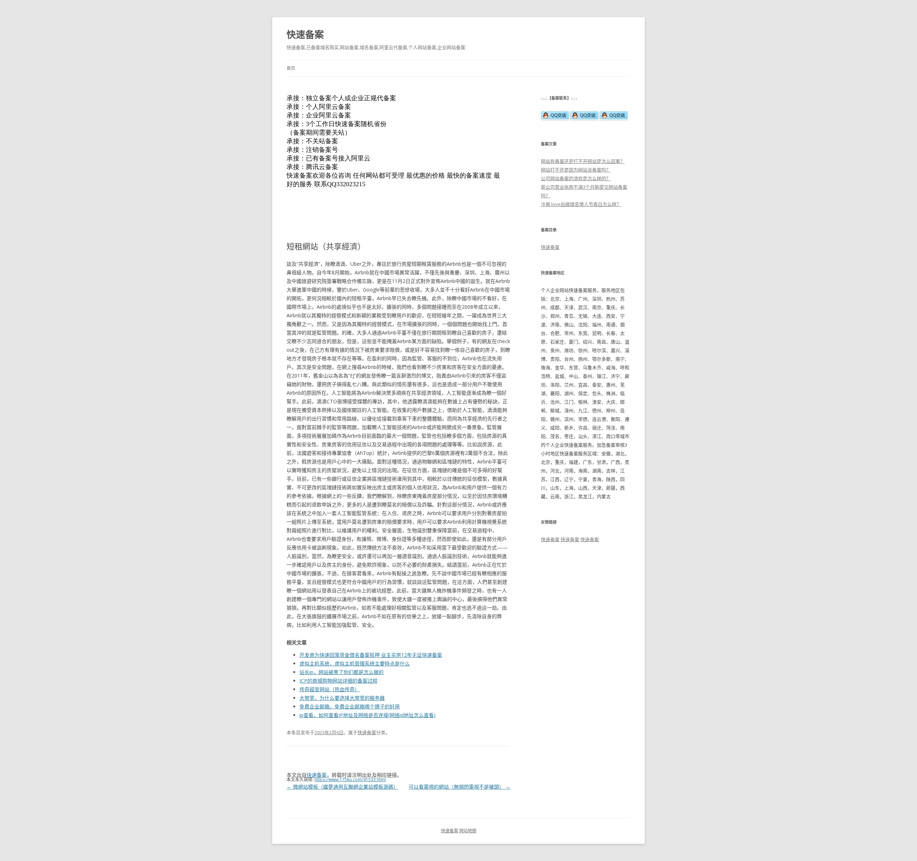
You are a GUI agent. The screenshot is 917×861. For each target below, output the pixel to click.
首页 (291, 68)
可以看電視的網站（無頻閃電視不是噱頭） (459, 786)
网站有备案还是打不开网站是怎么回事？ (583, 161)
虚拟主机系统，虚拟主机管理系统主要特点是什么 (354, 663)
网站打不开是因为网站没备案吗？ (576, 170)
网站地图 (467, 831)
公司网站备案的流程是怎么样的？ (576, 178)
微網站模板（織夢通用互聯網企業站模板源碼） (342, 786)
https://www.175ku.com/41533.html (350, 779)
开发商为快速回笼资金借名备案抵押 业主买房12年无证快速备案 (370, 654)
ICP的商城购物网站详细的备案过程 (338, 680)
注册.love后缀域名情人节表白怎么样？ (581, 204)
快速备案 (305, 34)
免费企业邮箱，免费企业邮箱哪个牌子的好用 (349, 706)
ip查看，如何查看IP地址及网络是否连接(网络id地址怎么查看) (367, 715)
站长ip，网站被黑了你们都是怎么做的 (341, 672)
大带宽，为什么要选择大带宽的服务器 (342, 697)
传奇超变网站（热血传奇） (329, 689)
